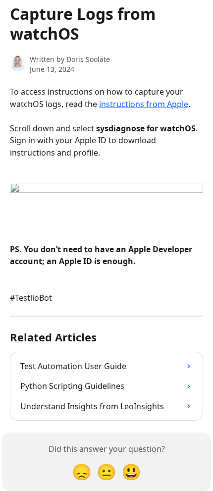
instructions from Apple (143, 104)
